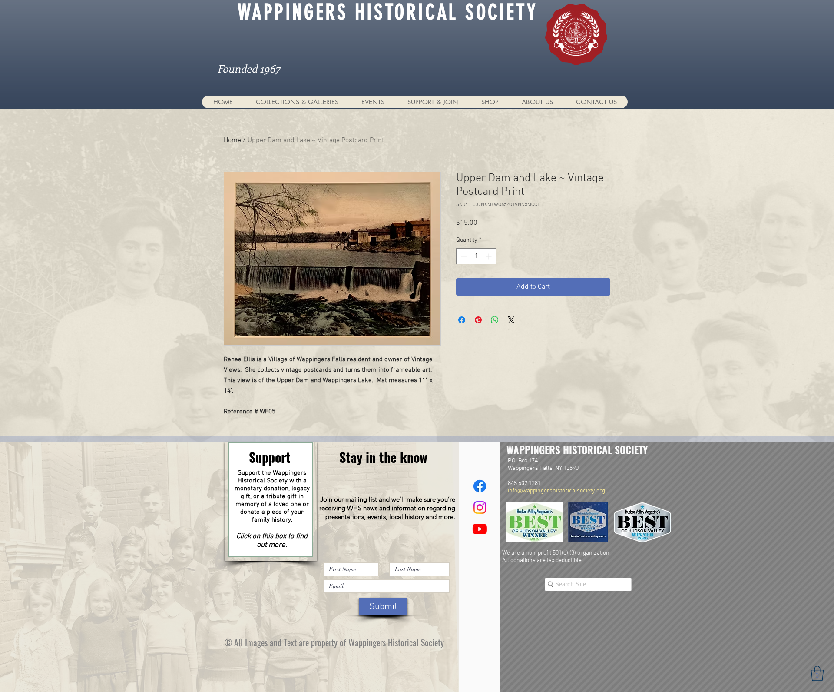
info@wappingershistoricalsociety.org (556, 491)
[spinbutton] (476, 256)
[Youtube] (479, 528)
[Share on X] (511, 320)
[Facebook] (479, 486)
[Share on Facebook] (462, 320)
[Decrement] (462, 256)
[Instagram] (479, 507)
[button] (297, 102)
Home (232, 140)
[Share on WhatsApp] (495, 320)
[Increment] (489, 256)
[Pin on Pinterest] (478, 320)
